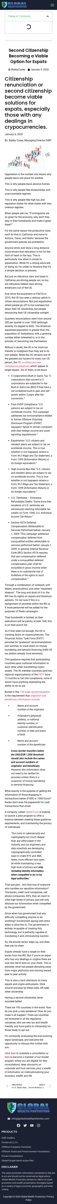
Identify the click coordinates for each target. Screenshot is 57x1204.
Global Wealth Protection (33, 1196)
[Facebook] (18, 1125)
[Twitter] (25, 1125)
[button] (52, 5)
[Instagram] (38, 1125)
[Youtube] (32, 1125)
